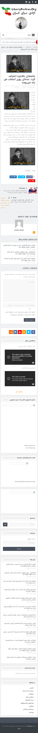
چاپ (22, 87)
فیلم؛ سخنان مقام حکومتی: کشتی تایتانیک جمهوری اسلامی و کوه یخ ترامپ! (21, 599)
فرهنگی (31, 694)
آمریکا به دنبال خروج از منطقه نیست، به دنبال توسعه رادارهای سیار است (20, 641)
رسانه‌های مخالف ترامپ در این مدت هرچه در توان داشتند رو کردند (15, 191)
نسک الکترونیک (29, 700)
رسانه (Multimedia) (28, 691)
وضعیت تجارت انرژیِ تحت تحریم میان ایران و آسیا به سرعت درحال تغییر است (19, 259)
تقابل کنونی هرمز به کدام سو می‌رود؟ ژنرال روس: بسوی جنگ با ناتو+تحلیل (19, 633)
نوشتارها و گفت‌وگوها (27, 703)
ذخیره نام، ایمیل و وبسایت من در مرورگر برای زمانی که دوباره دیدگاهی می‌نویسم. (20, 313)
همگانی (6, 86)
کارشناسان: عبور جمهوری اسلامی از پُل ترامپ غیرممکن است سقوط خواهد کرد (21, 253)
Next (14, 197)
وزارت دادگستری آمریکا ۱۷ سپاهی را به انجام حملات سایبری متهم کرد (21, 658)
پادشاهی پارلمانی (28, 709)
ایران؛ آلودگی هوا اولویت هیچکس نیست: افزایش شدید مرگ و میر (22, 201)
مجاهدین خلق (30, 697)
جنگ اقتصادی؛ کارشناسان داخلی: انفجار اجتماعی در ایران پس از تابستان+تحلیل (19, 616)
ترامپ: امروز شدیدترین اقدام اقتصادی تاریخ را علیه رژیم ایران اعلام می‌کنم (20, 624)
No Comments (31, 87)
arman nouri (31, 86)
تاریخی (32, 688)
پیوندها (31, 712)
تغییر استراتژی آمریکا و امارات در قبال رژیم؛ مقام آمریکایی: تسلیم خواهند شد (22, 649)
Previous (22, 188)
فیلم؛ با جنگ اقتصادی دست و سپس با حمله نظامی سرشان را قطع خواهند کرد (19, 246)
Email (17, 87)
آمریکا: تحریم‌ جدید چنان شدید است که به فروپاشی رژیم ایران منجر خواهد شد (20, 607)
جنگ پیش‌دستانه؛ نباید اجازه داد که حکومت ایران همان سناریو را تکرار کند (20, 590)
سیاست (28, 170)
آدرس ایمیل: (31, 539)
